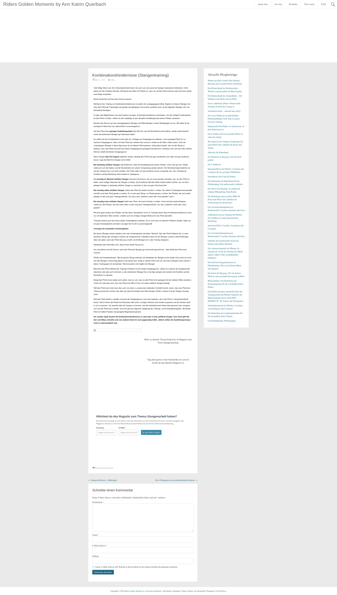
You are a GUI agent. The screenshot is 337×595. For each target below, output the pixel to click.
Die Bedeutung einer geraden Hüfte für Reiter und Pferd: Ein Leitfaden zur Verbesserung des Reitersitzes (224, 199)
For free (278, 4)
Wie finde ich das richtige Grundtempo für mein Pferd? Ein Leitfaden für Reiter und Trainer (225, 144)
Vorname (100, 428)
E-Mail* (122, 428)
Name (95, 534)
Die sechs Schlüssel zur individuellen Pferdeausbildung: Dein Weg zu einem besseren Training (224, 118)
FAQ (323, 4)
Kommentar (98, 502)
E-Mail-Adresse (99, 545)
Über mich (309, 4)
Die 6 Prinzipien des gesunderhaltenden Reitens (176, 480)
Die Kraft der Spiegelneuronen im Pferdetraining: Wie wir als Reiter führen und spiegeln (224, 265)
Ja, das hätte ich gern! (151, 432)
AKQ (112, 80)
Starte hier (263, 4)
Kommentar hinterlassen (104, 468)
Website (95, 556)
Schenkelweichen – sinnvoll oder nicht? (224, 111)
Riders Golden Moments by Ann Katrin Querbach (54, 4)
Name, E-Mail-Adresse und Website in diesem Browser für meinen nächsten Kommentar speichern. (136, 566)
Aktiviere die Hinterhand (218, 152)
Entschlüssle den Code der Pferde (222, 176)
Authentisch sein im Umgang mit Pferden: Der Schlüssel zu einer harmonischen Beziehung (225, 217)
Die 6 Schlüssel (214, 164)
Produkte (293, 4)
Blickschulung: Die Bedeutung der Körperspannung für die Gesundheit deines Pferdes (225, 283)
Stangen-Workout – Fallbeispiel (102, 480)
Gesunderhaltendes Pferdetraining (222, 320)
